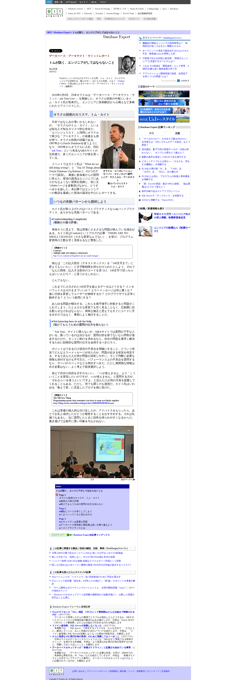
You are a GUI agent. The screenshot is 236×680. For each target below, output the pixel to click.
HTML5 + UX (120, 9)
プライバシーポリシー (97, 671)
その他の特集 (149, 19)
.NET (88, 9)
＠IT (49, 32)
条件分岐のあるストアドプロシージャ (161, 191)
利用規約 (114, 671)
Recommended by (169, 81)
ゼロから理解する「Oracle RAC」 (158, 200)
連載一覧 (58, 2)
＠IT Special (71, 2)
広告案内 (165, 671)
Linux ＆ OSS (74, 13)
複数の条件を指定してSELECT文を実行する (164, 157)
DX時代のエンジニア (115, 19)
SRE (99, 19)
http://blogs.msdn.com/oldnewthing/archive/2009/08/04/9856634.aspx (83, 403)
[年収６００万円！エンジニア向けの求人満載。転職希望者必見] (145, 217)
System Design (112, 13)
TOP (49, 2)
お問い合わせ (78, 671)
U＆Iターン (134, 19)
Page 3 (62, 518)
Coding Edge (153, 9)
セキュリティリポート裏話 (80, 19)
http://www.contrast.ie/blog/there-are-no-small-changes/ (76, 256)
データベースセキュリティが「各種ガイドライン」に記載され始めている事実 (91, 647)
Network (88, 13)
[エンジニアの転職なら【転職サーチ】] (145, 231)
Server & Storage (102, 9)
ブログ (103, 2)
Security (99, 13)
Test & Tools (128, 13)
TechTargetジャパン (172, 38)
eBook (93, 2)
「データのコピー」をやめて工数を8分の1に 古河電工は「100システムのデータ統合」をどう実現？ (166, 141)
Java (164, 9)
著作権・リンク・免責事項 (132, 671)
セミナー (83, 2)
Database (174, 9)
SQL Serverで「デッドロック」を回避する (163, 195)
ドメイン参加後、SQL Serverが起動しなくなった (77, 625)
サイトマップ (153, 671)
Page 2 (62, 508)
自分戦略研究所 (145, 13)
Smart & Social (136, 9)
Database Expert (62, 32)
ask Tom (56, 150)
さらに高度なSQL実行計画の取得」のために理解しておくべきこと (86, 636)
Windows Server (75, 9)
